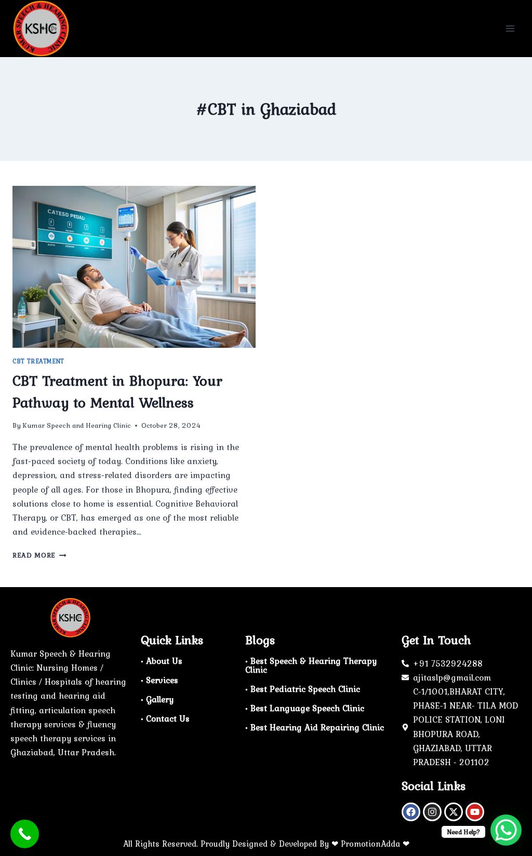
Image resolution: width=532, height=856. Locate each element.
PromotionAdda (370, 843)
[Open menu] (510, 28)
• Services (159, 680)
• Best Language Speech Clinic (304, 708)
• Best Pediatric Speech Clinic (302, 689)
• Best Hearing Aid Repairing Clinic (314, 727)
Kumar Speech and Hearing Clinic (76, 425)
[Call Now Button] (24, 834)
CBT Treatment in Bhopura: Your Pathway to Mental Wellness (117, 391)
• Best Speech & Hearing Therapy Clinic (311, 665)
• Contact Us (165, 718)
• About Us (161, 661)
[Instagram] (432, 812)
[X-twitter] (453, 812)
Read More (39, 555)
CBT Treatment (38, 361)
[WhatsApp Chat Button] (506, 830)
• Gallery (157, 699)
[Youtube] (475, 812)
